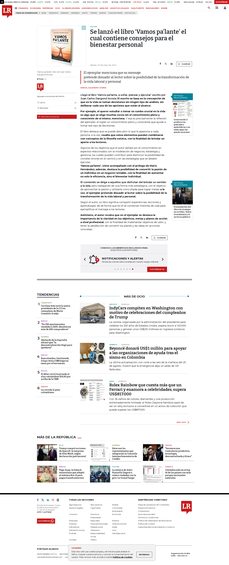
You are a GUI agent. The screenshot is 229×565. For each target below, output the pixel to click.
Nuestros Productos (146, 508)
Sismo (43, 13)
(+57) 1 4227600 (44, 512)
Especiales (95, 521)
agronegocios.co (67, 554)
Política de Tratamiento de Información (155, 521)
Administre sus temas (49, 117)
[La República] (7, 11)
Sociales (72, 540)
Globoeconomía (119, 524)
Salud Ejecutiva (118, 533)
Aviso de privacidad (146, 514)
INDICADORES (152, 8)
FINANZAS (23, 8)
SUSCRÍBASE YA (157, 269)
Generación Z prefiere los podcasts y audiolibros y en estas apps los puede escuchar (182, 125)
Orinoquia (75, 13)
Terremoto (53, 13)
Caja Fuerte (96, 508)
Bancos (103, 13)
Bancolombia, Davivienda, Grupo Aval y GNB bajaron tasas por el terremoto (55, 361)
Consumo (73, 514)
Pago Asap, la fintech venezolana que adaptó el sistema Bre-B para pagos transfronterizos (71, 474)
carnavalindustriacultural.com (49, 557)
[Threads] (59, 500)
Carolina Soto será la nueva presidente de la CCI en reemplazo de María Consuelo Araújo (55, 310)
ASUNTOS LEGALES (119, 8)
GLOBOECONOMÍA (71, 8)
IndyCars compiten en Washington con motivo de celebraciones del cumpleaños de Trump (147, 312)
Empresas (73, 521)
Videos (93, 540)
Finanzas (72, 524)
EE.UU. (61, 445)
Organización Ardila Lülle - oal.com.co (180, 554)
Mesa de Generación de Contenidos (153, 505)
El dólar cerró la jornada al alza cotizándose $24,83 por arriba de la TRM (56, 376)
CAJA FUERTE (137, 8)
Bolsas (44, 371)
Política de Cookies (122, 557)
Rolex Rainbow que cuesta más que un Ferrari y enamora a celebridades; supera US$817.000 (147, 389)
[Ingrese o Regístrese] (225, 8)
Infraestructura (97, 527)
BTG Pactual (130, 13)
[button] (84, 260)
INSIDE (164, 8)
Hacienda (45, 337)
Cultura (115, 467)
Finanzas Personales (99, 524)
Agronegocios (75, 505)
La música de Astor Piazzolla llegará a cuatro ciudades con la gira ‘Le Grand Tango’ (124, 474)
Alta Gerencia (96, 505)
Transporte (46, 303)
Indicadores (74, 527)
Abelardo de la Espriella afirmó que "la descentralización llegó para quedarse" (56, 344)
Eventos (115, 521)
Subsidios (65, 13)
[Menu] (16, 8)
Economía (116, 514)
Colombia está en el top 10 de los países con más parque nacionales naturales (178, 474)
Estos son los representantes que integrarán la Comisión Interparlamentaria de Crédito (124, 453)
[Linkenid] (49, 500)
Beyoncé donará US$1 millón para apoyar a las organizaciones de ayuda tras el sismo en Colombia (148, 353)
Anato (84, 13)
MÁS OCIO (181, 422)
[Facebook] (160, 64)
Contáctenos (143, 511)
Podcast (72, 533)
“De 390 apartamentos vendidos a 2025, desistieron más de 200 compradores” (56, 327)
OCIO (57, 8)
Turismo (93, 13)
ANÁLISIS (104, 8)
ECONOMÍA (35, 8)
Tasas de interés (115, 13)
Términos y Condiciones (148, 517)
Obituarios (95, 530)
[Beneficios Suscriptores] (217, 7)
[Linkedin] (172, 64)
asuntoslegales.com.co (47, 554)
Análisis (44, 387)
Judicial (168, 445)
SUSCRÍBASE (222, 2)
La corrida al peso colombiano (50, 391)
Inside (114, 527)
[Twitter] (166, 64)
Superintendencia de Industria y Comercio (156, 527)
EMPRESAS (48, 8)
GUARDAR (185, 64)
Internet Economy (77, 530)
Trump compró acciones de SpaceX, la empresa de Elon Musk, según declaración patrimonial (72, 452)
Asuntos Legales (76, 508)
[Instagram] (54, 500)
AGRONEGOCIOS (90, 8)
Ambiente (169, 467)
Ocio (114, 530)
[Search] (209, 7)
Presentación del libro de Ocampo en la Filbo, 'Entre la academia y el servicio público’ (182, 212)
